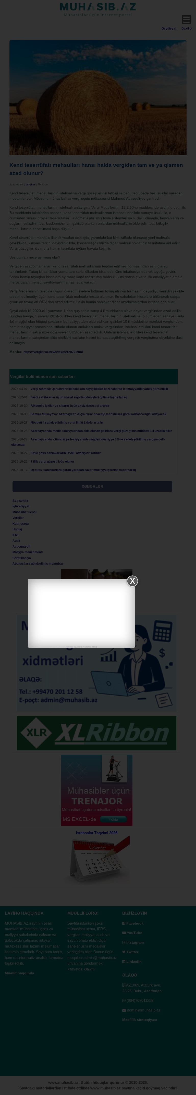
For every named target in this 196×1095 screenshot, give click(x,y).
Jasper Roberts (83, 647)
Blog (94, 647)
